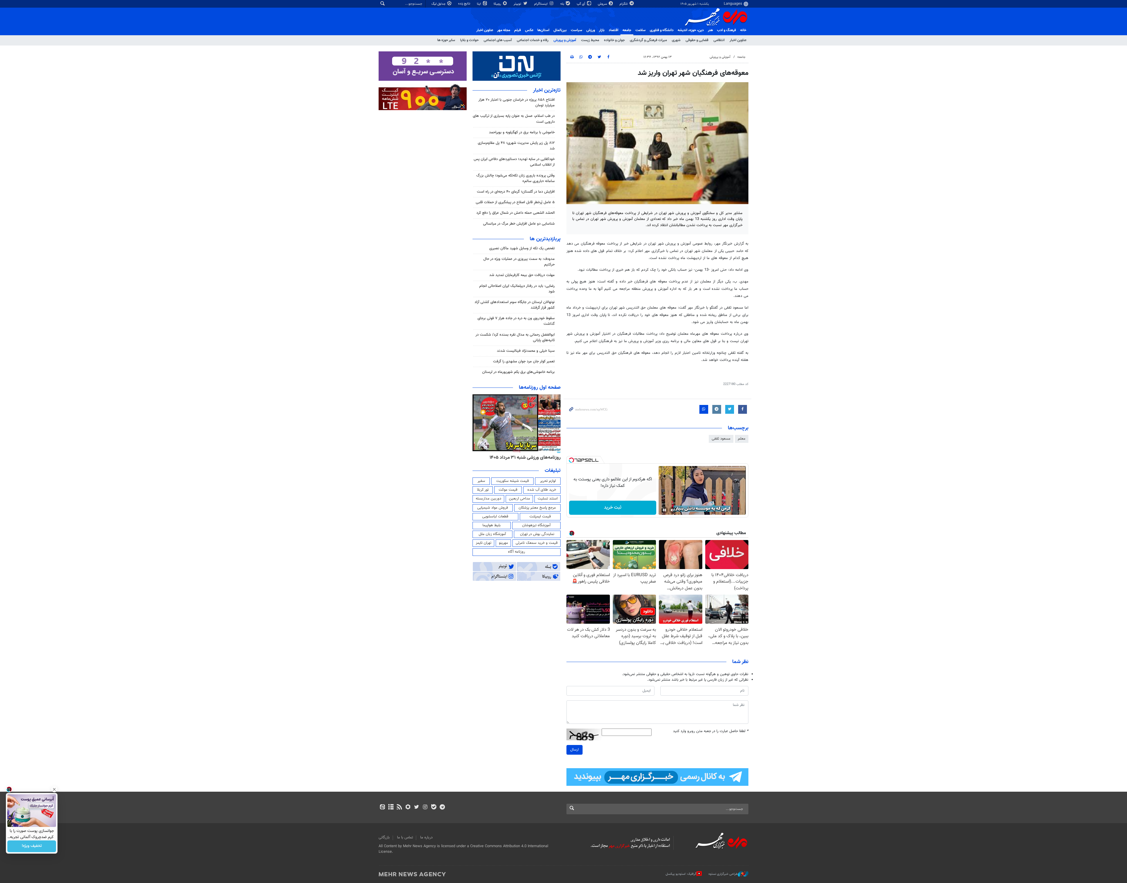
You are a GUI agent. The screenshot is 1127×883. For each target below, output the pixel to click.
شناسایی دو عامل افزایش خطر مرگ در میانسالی (519, 224)
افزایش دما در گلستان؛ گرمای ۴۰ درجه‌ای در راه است (516, 192)
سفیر (481, 481)
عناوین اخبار (738, 40)
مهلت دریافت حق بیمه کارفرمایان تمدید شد (522, 275)
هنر (710, 30)
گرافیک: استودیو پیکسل (681, 874)
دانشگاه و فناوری (662, 30)
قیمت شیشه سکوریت (512, 481)
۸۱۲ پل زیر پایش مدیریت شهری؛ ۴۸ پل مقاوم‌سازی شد (516, 146)
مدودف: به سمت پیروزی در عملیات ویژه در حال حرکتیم (519, 262)
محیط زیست (590, 40)
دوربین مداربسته (488, 499)
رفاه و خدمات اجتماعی (533, 40)
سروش (603, 3)
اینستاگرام (541, 3)
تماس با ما (405, 837)
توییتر (518, 3)
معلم (741, 439)
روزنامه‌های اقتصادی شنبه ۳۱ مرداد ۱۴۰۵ (523, 457)
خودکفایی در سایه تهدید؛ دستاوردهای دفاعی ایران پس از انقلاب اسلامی (514, 162)
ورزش (590, 30)
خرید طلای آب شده (541, 490)
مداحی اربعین (519, 499)
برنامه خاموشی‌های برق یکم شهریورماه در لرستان (518, 372)
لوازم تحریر (548, 481)
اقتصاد (613, 30)
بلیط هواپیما (491, 525)
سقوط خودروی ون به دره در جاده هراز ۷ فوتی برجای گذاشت (516, 321)
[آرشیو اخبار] (390, 807)
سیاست (576, 30)
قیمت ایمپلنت (540, 516)
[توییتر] (416, 807)
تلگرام (624, 3)
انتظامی (719, 40)
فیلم (517, 30)
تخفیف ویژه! (32, 846)
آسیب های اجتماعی (498, 40)
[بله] (433, 807)
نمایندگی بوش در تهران (537, 534)
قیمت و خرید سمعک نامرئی (537, 543)
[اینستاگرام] (425, 807)
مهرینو (503, 543)
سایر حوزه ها (446, 40)
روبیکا (498, 3)
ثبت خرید (612, 507)
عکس (529, 30)
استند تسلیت (548, 499)
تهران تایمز (483, 543)
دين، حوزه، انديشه (691, 30)
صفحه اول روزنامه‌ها (540, 387)
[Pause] (664, 510)
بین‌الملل (560, 30)
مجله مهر (503, 30)
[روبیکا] (408, 807)
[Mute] (672, 510)
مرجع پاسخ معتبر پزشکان (537, 508)
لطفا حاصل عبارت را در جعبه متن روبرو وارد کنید (710, 731)
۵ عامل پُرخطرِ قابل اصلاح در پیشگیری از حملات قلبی (515, 202)
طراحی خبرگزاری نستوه (723, 874)
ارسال (574, 750)
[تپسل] (571, 460)
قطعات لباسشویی (495, 516)
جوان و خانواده (614, 40)
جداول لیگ (438, 3)
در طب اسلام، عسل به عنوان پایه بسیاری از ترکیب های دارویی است (514, 119)
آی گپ (581, 3)
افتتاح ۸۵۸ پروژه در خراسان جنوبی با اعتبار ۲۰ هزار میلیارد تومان (516, 102)
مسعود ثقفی (721, 439)
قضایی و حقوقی (697, 40)
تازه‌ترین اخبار (547, 90)
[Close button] (54, 789)
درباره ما (426, 837)
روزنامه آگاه (516, 552)
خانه (743, 30)
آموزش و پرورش (565, 40)
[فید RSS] (399, 807)
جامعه (626, 30)
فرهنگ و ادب (726, 30)
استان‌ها (543, 30)
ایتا (479, 3)
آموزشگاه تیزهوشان (536, 525)
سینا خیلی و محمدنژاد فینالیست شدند (526, 351)
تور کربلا (483, 490)
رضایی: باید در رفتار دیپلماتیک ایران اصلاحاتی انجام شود (517, 289)
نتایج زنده (464, 3)
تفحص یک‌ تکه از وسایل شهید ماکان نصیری (522, 248)
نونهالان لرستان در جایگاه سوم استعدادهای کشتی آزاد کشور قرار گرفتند (515, 305)
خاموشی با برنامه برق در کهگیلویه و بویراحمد (522, 132)
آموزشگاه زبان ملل (492, 534)
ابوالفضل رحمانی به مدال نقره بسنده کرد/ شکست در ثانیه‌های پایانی (515, 337)
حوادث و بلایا (469, 40)
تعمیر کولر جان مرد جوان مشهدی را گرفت (524, 361)
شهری (676, 40)
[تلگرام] (442, 807)
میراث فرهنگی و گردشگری (648, 40)
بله (562, 3)
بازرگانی (384, 837)
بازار (602, 30)
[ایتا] (382, 807)
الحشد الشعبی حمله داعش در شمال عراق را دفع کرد (515, 213)
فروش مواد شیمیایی (492, 508)
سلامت (640, 30)
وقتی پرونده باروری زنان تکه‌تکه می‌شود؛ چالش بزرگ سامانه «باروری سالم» (515, 178)
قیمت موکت (508, 490)
